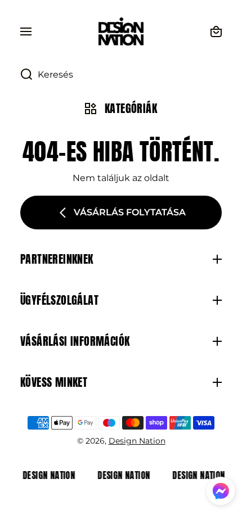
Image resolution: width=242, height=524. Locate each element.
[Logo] (121, 31)
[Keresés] (20, 75)
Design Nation (137, 441)
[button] (221, 492)
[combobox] (121, 75)
